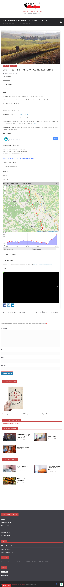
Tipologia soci (5, 525)
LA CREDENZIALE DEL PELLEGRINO (17, 20)
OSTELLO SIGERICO (17, 153)
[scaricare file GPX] (57, 183)
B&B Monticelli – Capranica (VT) (21, 479)
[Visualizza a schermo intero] (5, 193)
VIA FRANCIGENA (33, 20)
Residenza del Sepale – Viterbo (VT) (23, 467)
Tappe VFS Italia (13, 65)
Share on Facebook (4, 305)
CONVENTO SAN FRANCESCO (19, 149)
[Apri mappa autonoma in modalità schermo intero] (56, 183)
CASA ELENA (15, 155)
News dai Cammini (6, 549)
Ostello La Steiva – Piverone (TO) (53, 435)
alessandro (15, 73)
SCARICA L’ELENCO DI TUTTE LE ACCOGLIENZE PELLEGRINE (18, 158)
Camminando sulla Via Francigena (32, 11)
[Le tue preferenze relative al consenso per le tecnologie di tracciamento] (61, 584)
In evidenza (5, 65)
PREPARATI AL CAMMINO (9, 24)
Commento (5, 328)
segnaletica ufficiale (23, 114)
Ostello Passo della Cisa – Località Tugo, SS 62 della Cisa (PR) (23, 436)
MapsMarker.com (40, 231)
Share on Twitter (8, 305)
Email (2, 357)
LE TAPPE (44, 20)
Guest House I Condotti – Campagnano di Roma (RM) (54, 467)
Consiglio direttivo (6, 522)
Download (55, 138)
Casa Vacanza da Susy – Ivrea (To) (23, 447)
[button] (39, 20)
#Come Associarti (25, 24)
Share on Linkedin (12, 305)
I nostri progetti (5, 532)
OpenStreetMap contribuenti (53, 231)
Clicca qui (4, 414)
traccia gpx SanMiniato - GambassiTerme (21, 138)
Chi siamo (3, 519)
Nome (3, 350)
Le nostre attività (5, 535)
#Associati (4, 529)
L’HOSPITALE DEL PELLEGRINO (19, 151)
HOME (4, 20)
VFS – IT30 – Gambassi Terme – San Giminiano (45, 313)
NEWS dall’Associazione (7, 546)
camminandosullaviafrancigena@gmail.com (42, 264)
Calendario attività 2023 (7, 552)
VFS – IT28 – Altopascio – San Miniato (14, 312)
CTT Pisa (34, 123)
